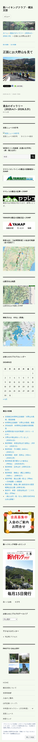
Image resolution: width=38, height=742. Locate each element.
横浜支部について (9, 688)
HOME (6, 683)
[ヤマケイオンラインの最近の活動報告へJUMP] (19, 178)
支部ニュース (8, 714)
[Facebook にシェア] (12, 86)
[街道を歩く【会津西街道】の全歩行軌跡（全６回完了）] (19, 259)
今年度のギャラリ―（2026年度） (16, 708)
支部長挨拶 (7, 693)
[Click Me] (19, 334)
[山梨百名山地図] (19, 295)
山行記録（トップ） (10, 703)
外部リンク (7, 719)
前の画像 (5, 44)
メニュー (7, 16)
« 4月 (5, 399)
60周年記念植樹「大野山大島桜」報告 (19, 422)
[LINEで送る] (18, 86)
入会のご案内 (8, 698)
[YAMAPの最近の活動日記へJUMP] (19, 226)
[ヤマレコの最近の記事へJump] (19, 198)
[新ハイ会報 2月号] (19, 572)
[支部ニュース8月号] (11, 133)
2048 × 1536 (16, 94)
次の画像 (13, 44)
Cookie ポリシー (15, 733)
